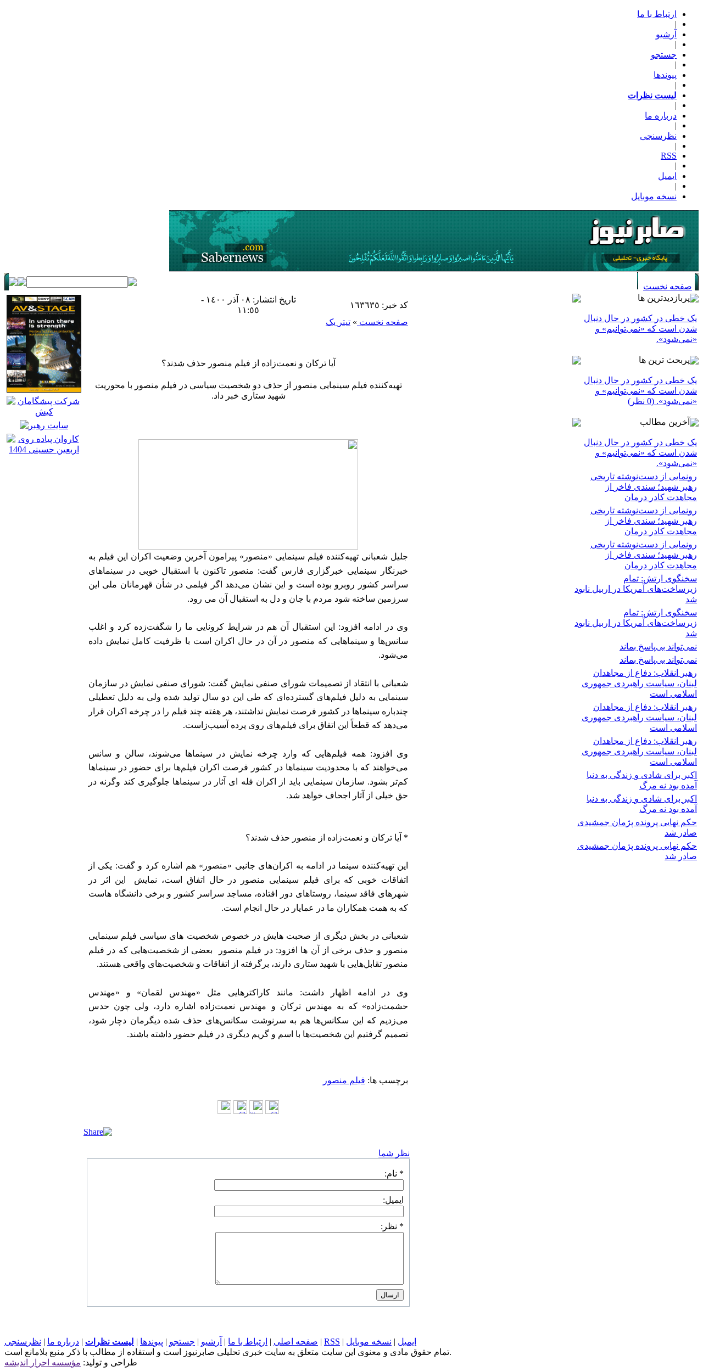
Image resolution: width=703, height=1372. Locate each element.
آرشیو (666, 34)
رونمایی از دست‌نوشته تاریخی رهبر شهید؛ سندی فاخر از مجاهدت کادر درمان (643, 487)
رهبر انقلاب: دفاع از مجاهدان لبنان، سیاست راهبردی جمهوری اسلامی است (639, 683)
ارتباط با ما (657, 14)
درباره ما (661, 115)
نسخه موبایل (654, 196)
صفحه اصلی (296, 1341)
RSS (669, 155)
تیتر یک (338, 322)
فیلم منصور (344, 1080)
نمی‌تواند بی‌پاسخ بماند (658, 646)
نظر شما (394, 1153)
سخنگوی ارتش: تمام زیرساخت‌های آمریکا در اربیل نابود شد (635, 589)
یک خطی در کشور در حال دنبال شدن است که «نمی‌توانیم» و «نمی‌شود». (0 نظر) (640, 391)
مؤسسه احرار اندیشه (42, 1362)
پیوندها (665, 75)
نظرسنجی (658, 136)
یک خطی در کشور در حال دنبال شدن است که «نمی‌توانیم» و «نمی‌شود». (640, 328)
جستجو (664, 54)
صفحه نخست (667, 286)
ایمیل (667, 176)
